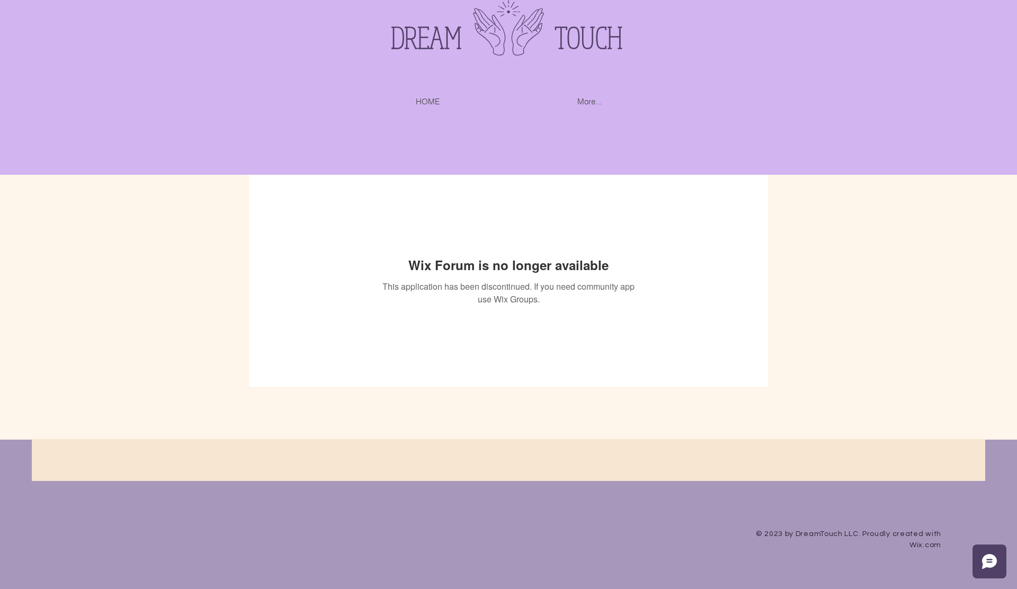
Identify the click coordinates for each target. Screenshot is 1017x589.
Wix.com (925, 545)
